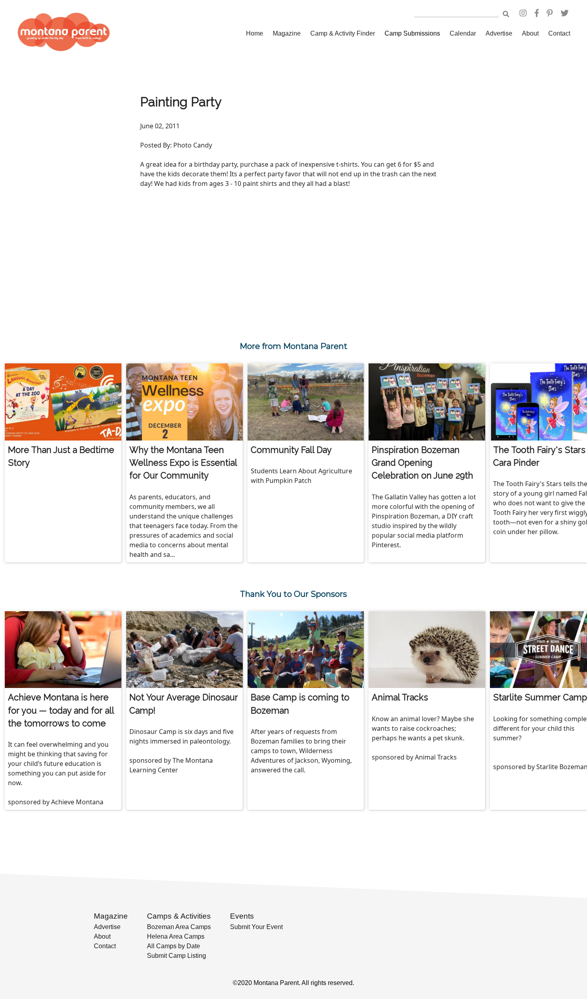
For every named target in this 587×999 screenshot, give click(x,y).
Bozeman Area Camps (179, 926)
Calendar (463, 33)
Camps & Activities (179, 916)
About (530, 33)
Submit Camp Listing (176, 955)
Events (242, 916)
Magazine (287, 33)
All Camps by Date (173, 946)
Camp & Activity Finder (342, 33)
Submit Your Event (256, 926)
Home (254, 33)
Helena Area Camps (175, 936)
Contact (559, 33)
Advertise (499, 33)
